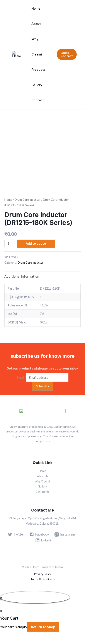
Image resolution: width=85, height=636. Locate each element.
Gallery (36, 85)
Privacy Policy (42, 574)
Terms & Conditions (43, 579)
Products (38, 69)
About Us (42, 476)
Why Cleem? (36, 46)
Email (21, 377)
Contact (37, 100)
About (36, 24)
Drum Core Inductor (28, 199)
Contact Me (42, 491)
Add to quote (36, 243)
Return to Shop (43, 627)
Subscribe (42, 386)
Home (35, 8)
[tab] (42, 276)
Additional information (21, 276)
